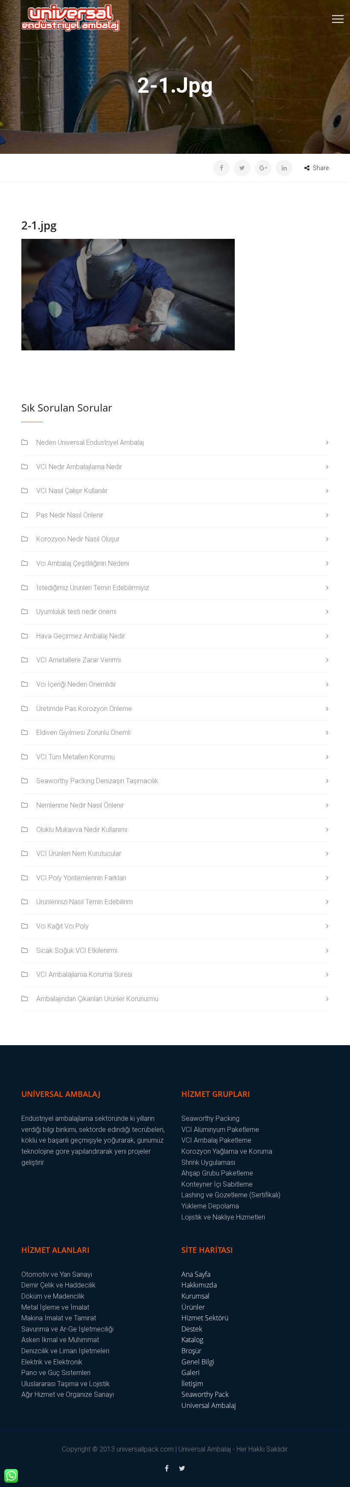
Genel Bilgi (197, 1362)
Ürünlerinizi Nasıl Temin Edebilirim (84, 902)
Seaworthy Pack (205, 1394)
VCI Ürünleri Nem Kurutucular (78, 853)
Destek (191, 1329)
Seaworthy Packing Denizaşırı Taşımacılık (97, 781)
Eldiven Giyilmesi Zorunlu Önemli (83, 733)
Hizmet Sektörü (204, 1317)
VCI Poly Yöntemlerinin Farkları (81, 878)
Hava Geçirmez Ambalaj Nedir (80, 636)
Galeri (190, 1372)
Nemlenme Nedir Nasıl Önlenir (80, 805)
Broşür (191, 1350)
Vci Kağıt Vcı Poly (62, 926)
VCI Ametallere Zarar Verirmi (78, 660)
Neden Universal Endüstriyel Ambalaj (90, 442)
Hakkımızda (199, 1285)
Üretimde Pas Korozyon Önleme (84, 709)
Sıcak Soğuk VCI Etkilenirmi (76, 950)
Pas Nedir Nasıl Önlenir (69, 515)
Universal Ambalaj (208, 1405)
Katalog (192, 1339)
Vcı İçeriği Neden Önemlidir (76, 684)
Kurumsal (195, 1296)
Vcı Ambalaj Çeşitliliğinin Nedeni (82, 563)
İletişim (192, 1383)
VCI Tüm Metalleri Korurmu (75, 757)
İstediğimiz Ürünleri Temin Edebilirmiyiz (92, 588)
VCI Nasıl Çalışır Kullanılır (72, 491)
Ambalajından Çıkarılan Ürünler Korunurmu (97, 999)
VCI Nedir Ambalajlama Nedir (79, 467)
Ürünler (193, 1307)
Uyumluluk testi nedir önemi (76, 612)
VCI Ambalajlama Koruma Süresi (84, 974)
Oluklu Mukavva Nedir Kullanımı (81, 830)
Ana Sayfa (195, 1274)
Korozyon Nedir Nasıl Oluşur (78, 539)
